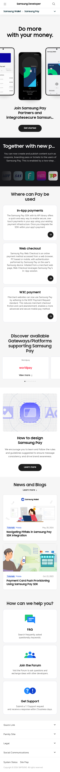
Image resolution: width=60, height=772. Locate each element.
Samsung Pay (31, 11)
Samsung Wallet (12, 11)
